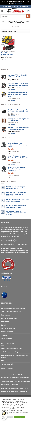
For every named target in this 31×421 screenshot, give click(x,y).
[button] (2, 11)
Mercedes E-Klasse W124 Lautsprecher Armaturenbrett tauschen (16, 212)
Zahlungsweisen (6, 338)
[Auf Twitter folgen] (9, 240)
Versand (5, 59)
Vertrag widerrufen (7, 332)
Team (3, 381)
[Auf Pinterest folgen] (15, 240)
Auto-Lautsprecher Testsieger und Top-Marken (15, 356)
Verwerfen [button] (18, 4)
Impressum (5, 322)
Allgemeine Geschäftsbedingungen (13, 308)
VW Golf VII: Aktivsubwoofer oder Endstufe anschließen (17, 200)
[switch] (3, 418)
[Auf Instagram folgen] (6, 240)
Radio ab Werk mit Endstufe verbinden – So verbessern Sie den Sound (15, 376)
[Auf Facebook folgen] (2, 240)
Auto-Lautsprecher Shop (9, 352)
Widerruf (4, 335)
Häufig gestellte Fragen (9, 318)
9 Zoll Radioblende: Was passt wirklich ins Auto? (16, 187)
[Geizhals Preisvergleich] (6, 280)
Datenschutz (5, 315)
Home (4, 21)
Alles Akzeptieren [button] (19, 417)
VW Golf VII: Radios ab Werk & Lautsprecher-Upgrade (16, 206)
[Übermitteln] (28, 16)
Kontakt (3, 325)
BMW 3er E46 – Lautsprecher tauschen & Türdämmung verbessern (16, 194)
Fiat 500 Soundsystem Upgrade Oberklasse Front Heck (7, 54)
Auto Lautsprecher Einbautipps (11, 312)
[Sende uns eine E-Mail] (12, 240)
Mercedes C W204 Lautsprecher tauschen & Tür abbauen (15, 383)
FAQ (2, 361)
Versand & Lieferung (8, 328)
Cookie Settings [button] (7, 417)
